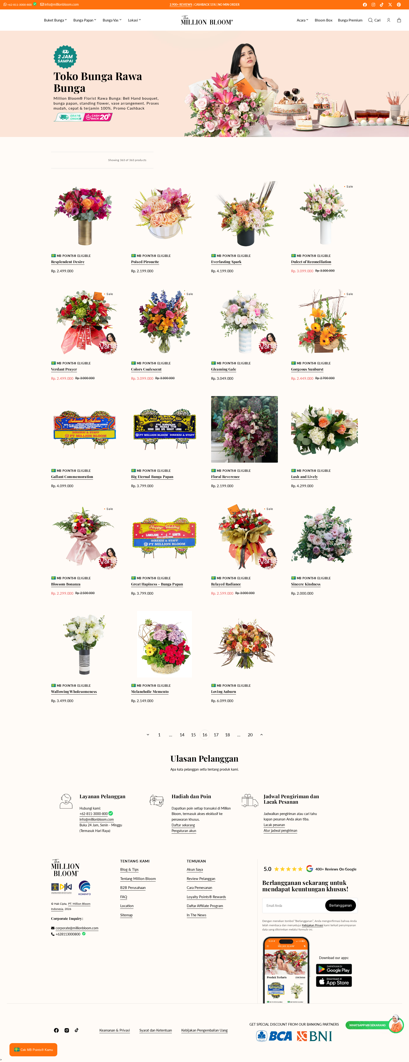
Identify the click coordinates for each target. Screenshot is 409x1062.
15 (193, 734)
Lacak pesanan (274, 825)
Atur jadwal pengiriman (280, 830)
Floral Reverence (225, 476)
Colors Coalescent (146, 369)
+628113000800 (68, 934)
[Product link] (84, 227)
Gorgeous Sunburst (307, 369)
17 (216, 734)
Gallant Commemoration (72, 476)
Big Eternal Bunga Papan (152, 476)
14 (182, 734)
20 (250, 734)
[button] (374, 20)
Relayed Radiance (226, 584)
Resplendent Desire (67, 261)
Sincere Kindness (305, 584)
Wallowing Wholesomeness (74, 691)
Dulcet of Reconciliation (311, 261)
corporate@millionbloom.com (75, 928)
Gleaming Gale (223, 369)
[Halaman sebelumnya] (148, 735)
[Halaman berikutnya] (262, 735)
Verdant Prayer (64, 369)
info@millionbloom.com (61, 4)
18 (227, 734)
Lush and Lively (304, 476)
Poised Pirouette (145, 261)
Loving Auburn (223, 691)
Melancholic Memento (150, 691)
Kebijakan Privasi (312, 925)
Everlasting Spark (226, 261)
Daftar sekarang (183, 825)
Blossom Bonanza (65, 584)
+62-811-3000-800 (19, 4)
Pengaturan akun (184, 831)
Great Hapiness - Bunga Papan (157, 584)
